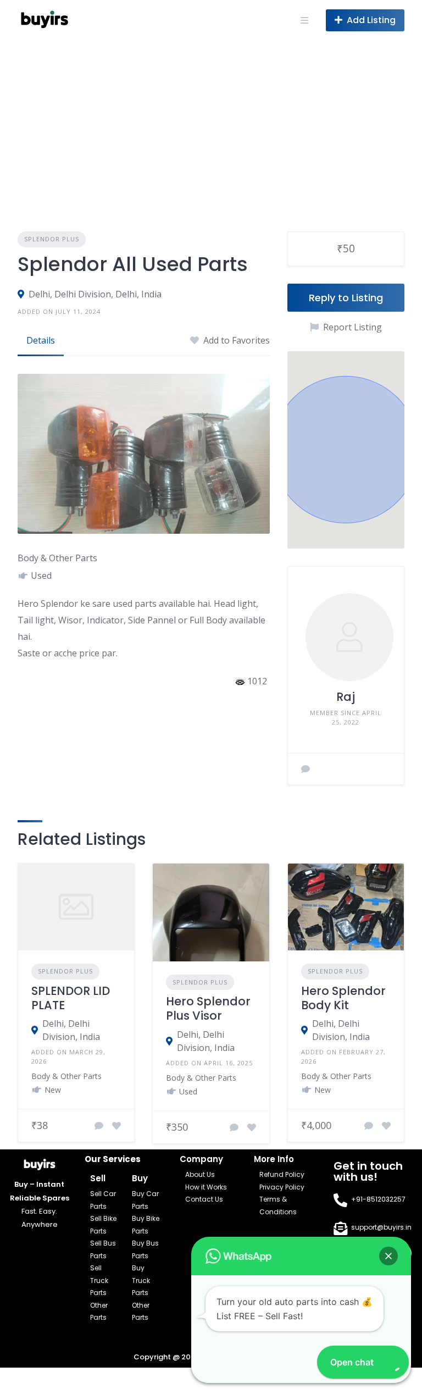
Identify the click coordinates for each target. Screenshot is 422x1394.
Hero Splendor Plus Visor (208, 1008)
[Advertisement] (211, 123)
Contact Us (204, 1199)
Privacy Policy (281, 1187)
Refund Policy (281, 1174)
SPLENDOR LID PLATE (70, 998)
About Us (200, 1174)
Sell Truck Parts (99, 1280)
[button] (388, 1256)
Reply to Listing (346, 298)
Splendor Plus (51, 239)
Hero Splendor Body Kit (343, 998)
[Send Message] (305, 769)
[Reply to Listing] (99, 1125)
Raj (345, 697)
